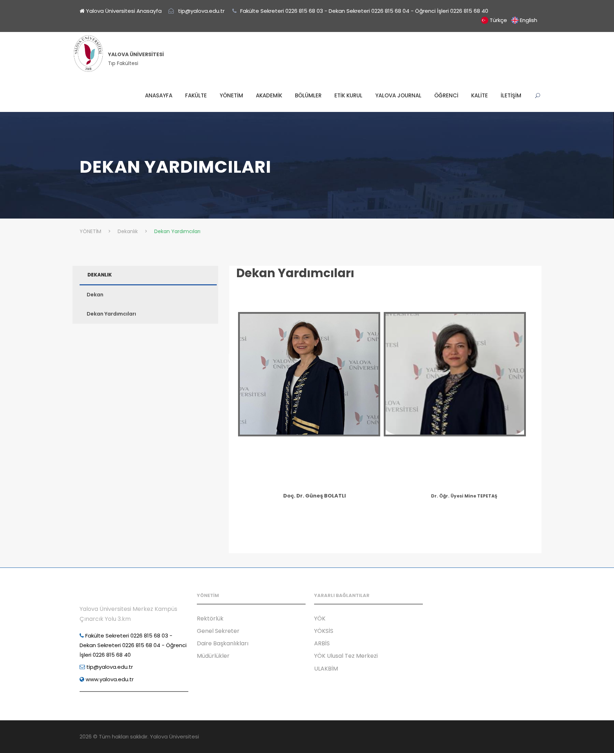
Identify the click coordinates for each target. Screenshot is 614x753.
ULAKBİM (326, 669)
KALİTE (479, 95)
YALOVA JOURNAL (398, 95)
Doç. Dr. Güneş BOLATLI (314, 495)
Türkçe (498, 20)
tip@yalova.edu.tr (109, 667)
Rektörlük (210, 618)
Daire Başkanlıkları (222, 643)
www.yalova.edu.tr (109, 679)
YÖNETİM (231, 95)
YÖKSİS (323, 631)
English (528, 20)
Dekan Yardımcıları (295, 273)
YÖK (319, 618)
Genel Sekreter (218, 631)
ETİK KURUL (348, 95)
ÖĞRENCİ (446, 95)
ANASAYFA (158, 95)
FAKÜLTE (196, 95)
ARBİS (322, 643)
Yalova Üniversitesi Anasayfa (123, 11)
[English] (514, 20)
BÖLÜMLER (308, 95)
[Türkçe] (484, 20)
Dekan (95, 294)
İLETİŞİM (511, 95)
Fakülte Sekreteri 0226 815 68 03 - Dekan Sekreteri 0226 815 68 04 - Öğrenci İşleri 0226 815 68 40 (133, 645)
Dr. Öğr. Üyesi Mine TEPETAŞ (464, 496)
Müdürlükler (213, 656)
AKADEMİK (269, 95)
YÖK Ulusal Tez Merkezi (346, 656)
